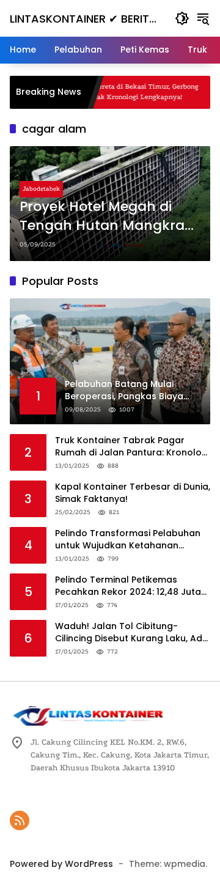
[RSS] (19, 820)
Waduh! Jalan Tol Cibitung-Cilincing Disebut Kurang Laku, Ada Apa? (131, 632)
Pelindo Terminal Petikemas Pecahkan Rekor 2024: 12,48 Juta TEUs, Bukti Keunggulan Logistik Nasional (128, 586)
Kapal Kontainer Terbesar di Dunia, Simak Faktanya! (132, 493)
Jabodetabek (41, 189)
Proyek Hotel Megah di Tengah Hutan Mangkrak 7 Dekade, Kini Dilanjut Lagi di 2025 (106, 216)
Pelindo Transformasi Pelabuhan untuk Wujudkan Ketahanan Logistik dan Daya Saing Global (127, 539)
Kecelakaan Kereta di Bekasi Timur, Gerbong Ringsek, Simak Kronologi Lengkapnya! (113, 92)
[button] (182, 18)
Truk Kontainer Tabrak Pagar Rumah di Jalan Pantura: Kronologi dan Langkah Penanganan (132, 447)
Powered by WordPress (61, 864)
